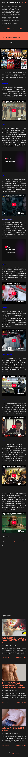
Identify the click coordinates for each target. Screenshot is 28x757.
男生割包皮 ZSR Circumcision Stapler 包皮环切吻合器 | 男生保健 (14, 640)
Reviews (17, 541)
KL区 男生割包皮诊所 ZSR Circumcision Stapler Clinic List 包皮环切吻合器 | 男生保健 (13, 685)
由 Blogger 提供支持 (14, 753)
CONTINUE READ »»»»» (21, 657)
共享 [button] (24, 541)
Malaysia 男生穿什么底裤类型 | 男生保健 (13, 729)
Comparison (8, 541)
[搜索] (22, 2)
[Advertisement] (14, 596)
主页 (3, 28)
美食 (14, 28)
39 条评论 (7, 657)
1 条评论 (6, 702)
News (13, 541)
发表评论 (7, 745)
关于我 (8, 28)
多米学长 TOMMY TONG (11, 2)
